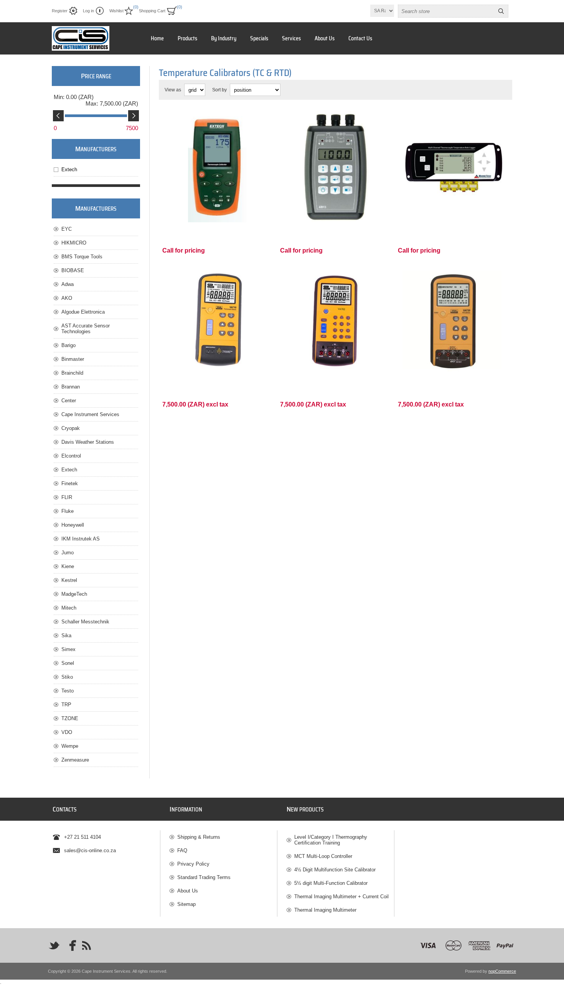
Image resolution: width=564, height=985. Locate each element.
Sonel (67, 663)
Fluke (67, 511)
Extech (69, 169)
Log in (88, 10)
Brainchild (72, 373)
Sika (66, 635)
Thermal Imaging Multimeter (325, 910)
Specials (259, 38)
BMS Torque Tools (81, 256)
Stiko (67, 677)
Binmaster (72, 359)
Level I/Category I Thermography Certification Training (330, 840)
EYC (66, 229)
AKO (66, 298)
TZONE (69, 718)
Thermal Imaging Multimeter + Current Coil (341, 896)
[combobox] (446, 11)
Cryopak (70, 428)
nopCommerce (502, 971)
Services (291, 38)
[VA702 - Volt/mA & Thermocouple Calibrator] (335, 321)
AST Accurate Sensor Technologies (85, 328)
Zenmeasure (75, 760)
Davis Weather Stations (87, 442)
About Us (325, 38)
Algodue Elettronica (83, 312)
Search (501, 11)
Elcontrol (71, 456)
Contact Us (360, 38)
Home (157, 38)
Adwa (67, 284)
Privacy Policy (193, 864)
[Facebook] (70, 945)
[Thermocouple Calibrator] (218, 321)
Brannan (70, 387)
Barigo (68, 345)
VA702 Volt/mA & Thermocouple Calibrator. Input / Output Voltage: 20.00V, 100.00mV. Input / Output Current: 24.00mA (334, 279)
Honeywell (72, 525)
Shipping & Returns (198, 837)
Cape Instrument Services (90, 414)
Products (187, 38)
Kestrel (69, 580)
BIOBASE (72, 270)
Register (60, 10)
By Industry (223, 38)
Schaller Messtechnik (85, 622)
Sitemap (186, 904)
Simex (68, 649)
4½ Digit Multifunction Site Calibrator (335, 870)
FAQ (182, 850)
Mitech (68, 608)
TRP (66, 704)
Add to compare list (225, 212)
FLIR (66, 497)
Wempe (69, 746)
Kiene (67, 566)
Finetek (69, 483)
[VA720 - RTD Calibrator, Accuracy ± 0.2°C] (453, 321)
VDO (66, 732)
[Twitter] (54, 945)
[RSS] (86, 945)
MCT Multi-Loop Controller (323, 856)
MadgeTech (74, 594)
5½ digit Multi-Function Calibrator (331, 883)
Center (68, 400)
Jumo (67, 552)
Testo (67, 691)
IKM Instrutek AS (80, 539)
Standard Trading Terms (204, 877)
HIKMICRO (73, 243)
